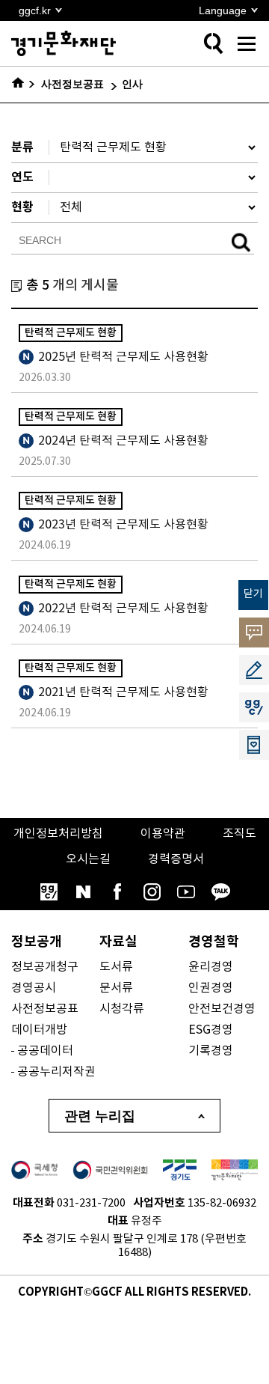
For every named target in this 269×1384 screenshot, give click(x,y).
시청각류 (121, 1009)
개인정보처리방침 (58, 834)
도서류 (116, 967)
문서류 (116, 988)
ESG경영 (210, 1030)
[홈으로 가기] (23, 85)
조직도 (239, 834)
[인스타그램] (151, 891)
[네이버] (83, 891)
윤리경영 (210, 967)
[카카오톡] (220, 891)
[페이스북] (117, 891)
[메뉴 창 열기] (246, 43)
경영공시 (33, 988)
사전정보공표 (44, 1009)
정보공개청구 (44, 967)
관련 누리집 (99, 1116)
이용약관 (162, 834)
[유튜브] (186, 891)
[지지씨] (48, 891)
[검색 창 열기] (213, 43)
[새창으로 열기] (34, 1170)
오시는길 (88, 859)
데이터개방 (39, 1030)
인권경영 (210, 988)
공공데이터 (45, 1051)
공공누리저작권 (56, 1072)
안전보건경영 (222, 1009)
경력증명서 (176, 859)
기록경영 (210, 1051)
